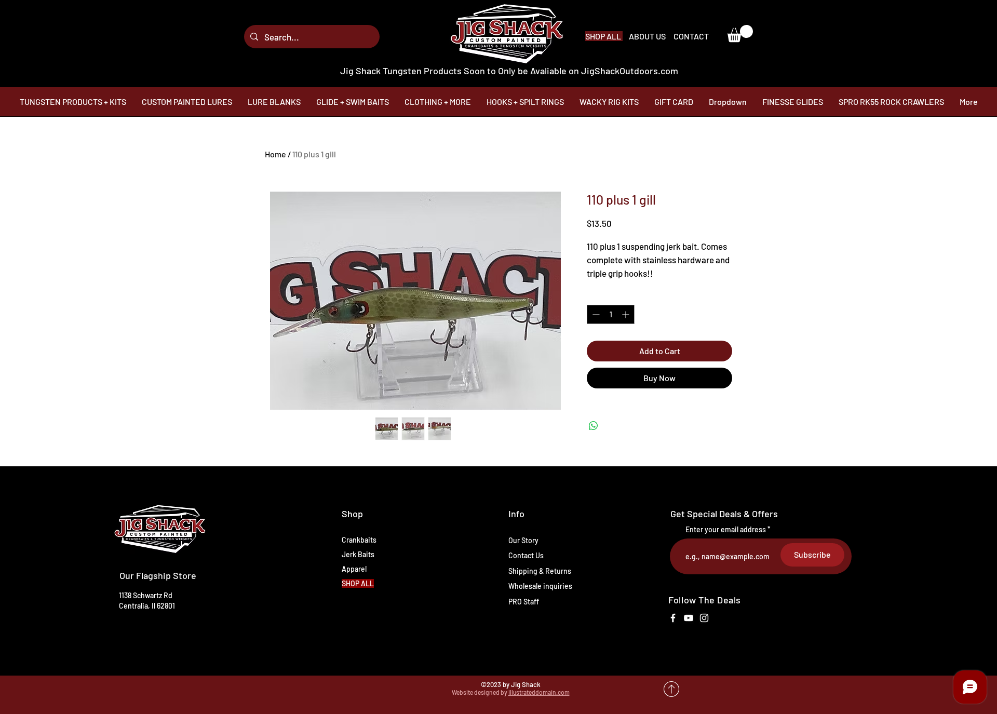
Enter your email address (725, 529)
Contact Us (526, 555)
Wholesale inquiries (540, 586)
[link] (740, 33)
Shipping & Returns (539, 571)
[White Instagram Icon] (704, 618)
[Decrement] (594, 314)
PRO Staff (523, 601)
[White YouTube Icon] (688, 618)
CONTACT (691, 36)
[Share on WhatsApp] (593, 426)
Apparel (354, 568)
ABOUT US (648, 36)
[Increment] (626, 314)
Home (275, 154)
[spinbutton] (610, 314)
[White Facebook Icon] (673, 618)
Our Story (523, 540)
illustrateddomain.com (539, 692)
